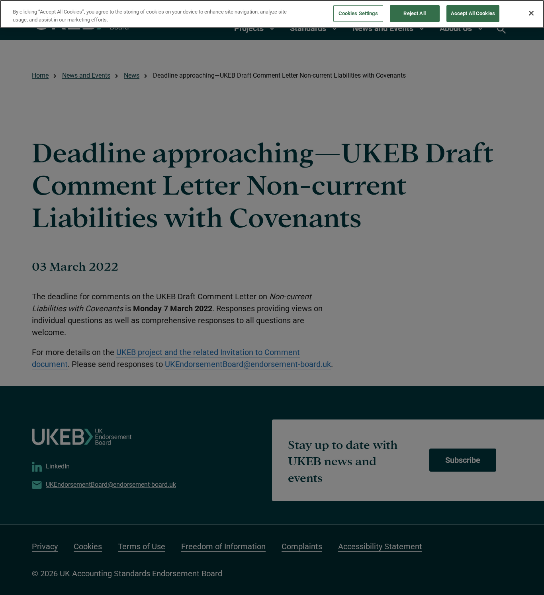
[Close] (531, 13)
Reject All (414, 13)
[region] (272, 14)
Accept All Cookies (473, 13)
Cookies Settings (358, 13)
